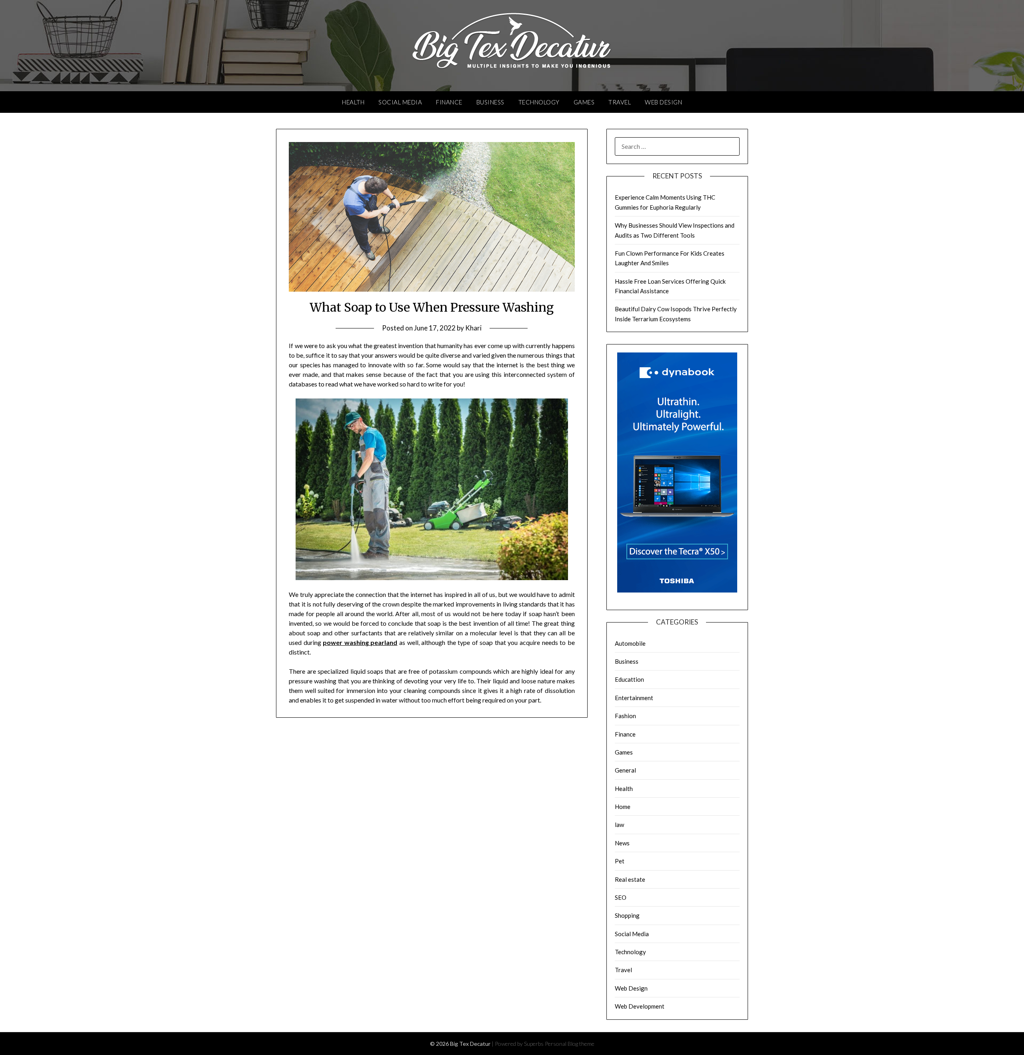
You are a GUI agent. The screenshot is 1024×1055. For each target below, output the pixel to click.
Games (584, 102)
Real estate (630, 879)
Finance (449, 102)
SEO (620, 897)
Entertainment (634, 697)
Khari (473, 328)
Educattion (629, 679)
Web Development (639, 1006)
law (619, 824)
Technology (539, 102)
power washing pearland (360, 642)
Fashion (625, 715)
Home (622, 806)
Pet (619, 861)
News (622, 843)
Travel (619, 102)
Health (353, 102)
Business (490, 102)
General (625, 770)
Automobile (630, 643)
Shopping (627, 915)
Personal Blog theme (569, 1043)
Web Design (663, 102)
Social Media (400, 102)
